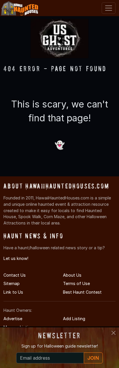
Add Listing (74, 318)
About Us (72, 275)
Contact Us (14, 275)
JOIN (93, 358)
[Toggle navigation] (109, 8)
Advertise (12, 318)
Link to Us (13, 292)
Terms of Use (76, 283)
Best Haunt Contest (82, 292)
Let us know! (15, 258)
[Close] (113, 333)
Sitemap (11, 283)
